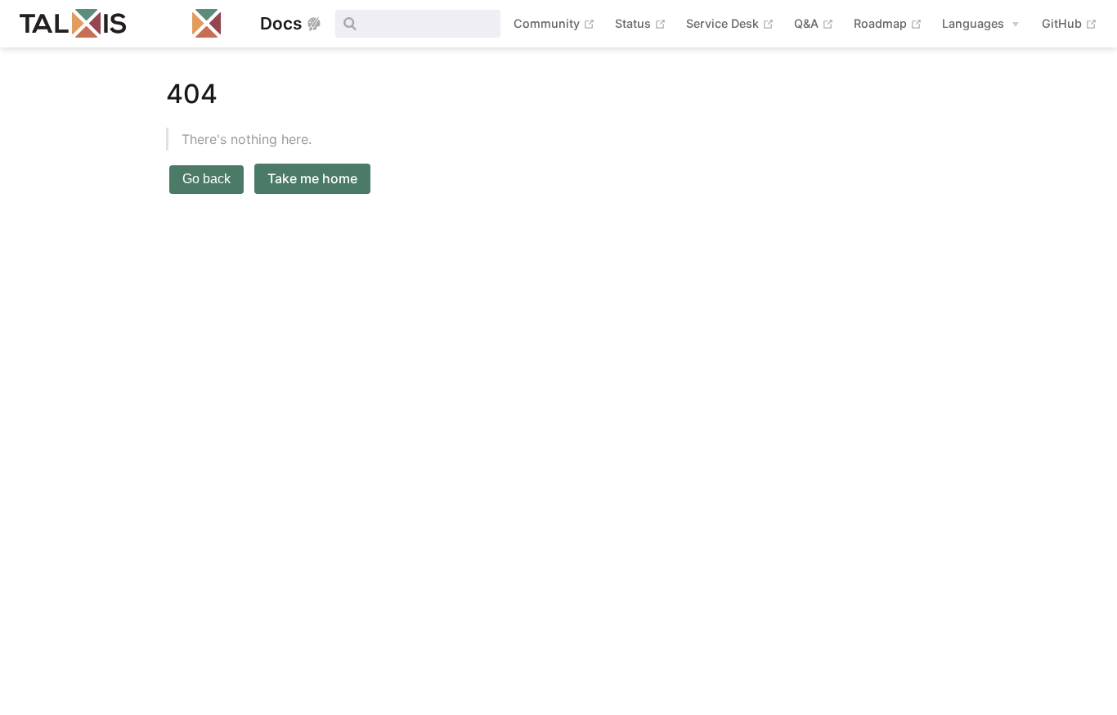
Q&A (814, 23)
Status (640, 23)
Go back (206, 179)
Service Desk (730, 23)
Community (554, 23)
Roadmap (888, 23)
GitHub (1069, 23)
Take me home (312, 178)
